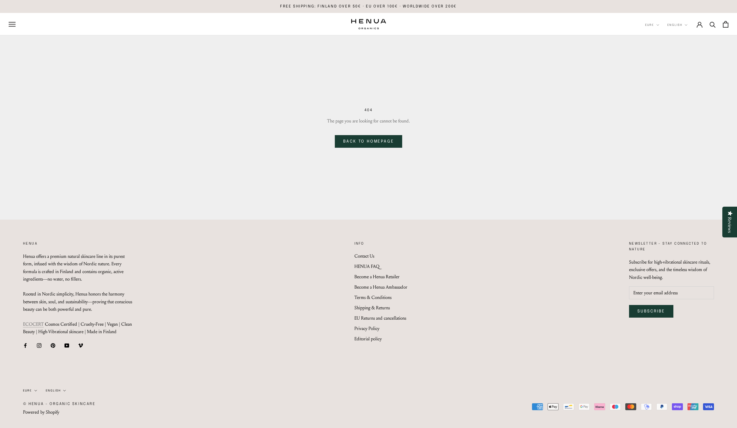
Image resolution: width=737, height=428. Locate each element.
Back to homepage (368, 141)
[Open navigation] (12, 24)
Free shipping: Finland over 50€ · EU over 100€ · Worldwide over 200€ (368, 6)
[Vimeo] (80, 345)
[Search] (713, 24)
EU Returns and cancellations (380, 318)
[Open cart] (725, 24)
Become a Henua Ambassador (380, 287)
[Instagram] (39, 345)
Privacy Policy (366, 328)
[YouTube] (66, 345)
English (674, 25)
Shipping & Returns (372, 307)
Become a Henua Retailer (377, 276)
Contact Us (364, 256)
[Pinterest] (53, 345)
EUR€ (649, 25)
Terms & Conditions (373, 297)
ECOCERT (33, 324)
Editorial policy (368, 338)
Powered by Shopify (41, 412)
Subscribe (651, 311)
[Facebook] (25, 345)
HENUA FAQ (366, 266)
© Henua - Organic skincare (59, 404)
